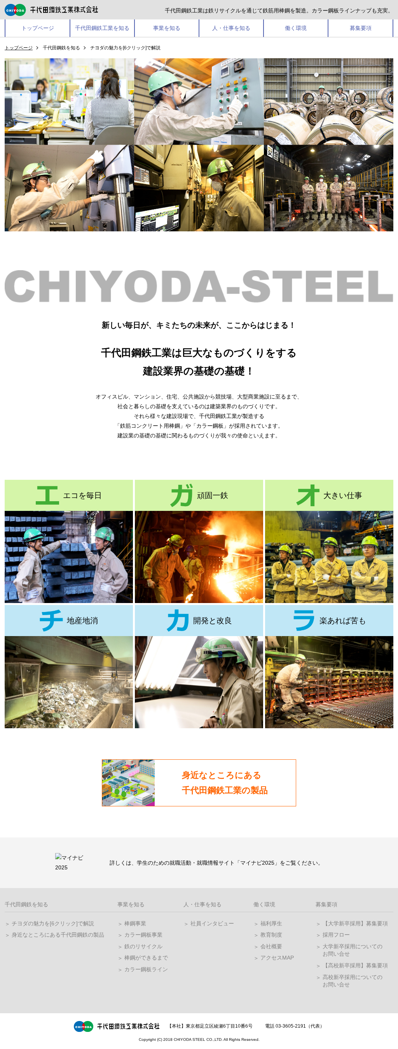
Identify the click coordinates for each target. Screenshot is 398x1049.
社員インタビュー (212, 923)
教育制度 (271, 935)
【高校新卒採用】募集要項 (355, 965)
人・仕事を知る (231, 28)
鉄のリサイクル (143, 946)
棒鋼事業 (135, 923)
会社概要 (271, 946)
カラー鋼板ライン (146, 969)
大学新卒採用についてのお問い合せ (352, 950)
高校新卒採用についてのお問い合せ (352, 981)
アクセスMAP (277, 958)
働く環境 (296, 28)
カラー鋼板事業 (143, 935)
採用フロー (336, 935)
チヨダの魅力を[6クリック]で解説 (53, 923)
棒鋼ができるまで (146, 958)
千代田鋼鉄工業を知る (102, 28)
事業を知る (166, 28)
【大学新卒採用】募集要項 (355, 923)
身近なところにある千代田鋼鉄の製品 (58, 935)
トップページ (37, 28)
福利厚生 (271, 923)
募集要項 (361, 28)
